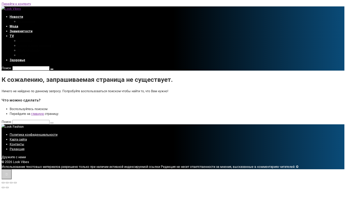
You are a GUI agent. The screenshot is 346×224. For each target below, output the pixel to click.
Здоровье (17, 60)
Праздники (26, 21)
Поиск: (7, 68)
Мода (14, 26)
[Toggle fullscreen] (11, 182)
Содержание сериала (34, 46)
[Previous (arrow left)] (3, 187)
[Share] (7, 182)
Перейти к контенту (16, 4)
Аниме (23, 55)
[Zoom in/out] (15, 182)
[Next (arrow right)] (7, 187)
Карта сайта (18, 139)
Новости (16, 17)
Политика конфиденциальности (33, 135)
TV (12, 36)
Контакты (17, 144)
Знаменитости (21, 31)
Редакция (17, 149)
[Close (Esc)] (3, 182)
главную (37, 114)
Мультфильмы (29, 50)
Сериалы (25, 41)
